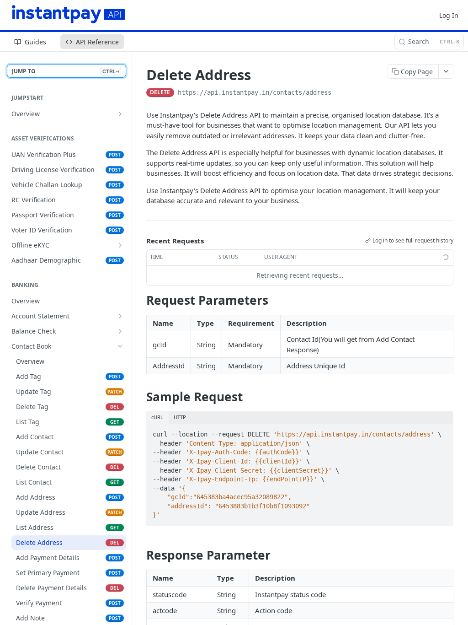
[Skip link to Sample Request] (140, 396)
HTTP (180, 417)
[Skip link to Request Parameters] (140, 300)
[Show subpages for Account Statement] (120, 316)
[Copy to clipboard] (340, 93)
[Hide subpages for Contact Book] (120, 346)
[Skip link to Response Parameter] (140, 555)
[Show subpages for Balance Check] (120, 331)
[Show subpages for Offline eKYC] (120, 245)
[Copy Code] (442, 431)
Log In (448, 15)
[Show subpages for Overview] (120, 114)
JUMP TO (65, 71)
